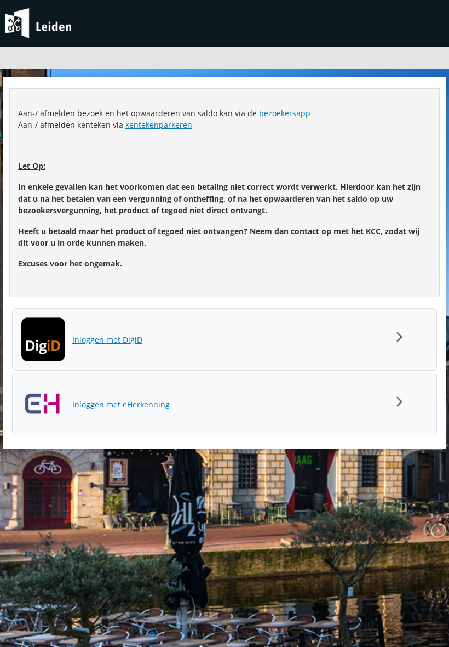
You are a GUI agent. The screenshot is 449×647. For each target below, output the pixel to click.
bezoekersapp (284, 113)
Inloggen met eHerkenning (121, 404)
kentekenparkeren (158, 125)
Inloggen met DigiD (107, 339)
